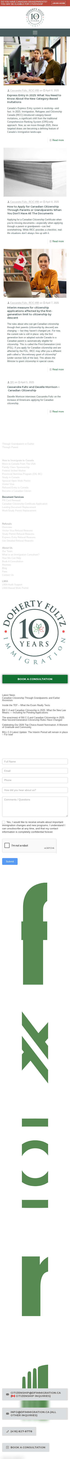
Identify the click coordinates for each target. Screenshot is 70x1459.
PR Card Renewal (11, 500)
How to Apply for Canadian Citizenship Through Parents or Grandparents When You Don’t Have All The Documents (34, 210)
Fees (4, 571)
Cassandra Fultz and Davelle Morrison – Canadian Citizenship (33, 388)
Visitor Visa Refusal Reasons (17, 530)
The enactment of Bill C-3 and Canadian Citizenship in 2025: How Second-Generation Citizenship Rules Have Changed (33, 718)
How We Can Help (11, 558)
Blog (4, 568)
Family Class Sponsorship (15, 467)
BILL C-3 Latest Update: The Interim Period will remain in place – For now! (35, 733)
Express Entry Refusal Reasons (19, 537)
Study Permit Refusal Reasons (18, 534)
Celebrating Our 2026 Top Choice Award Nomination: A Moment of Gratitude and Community (35, 726)
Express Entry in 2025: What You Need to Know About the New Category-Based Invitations (34, 99)
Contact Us (8, 575)
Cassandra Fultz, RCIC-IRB (24, 90)
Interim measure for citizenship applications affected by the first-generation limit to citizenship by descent (29, 312)
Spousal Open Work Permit (16, 480)
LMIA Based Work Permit (15, 588)
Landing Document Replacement (19, 507)
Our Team (7, 551)
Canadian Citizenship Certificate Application (24, 503)
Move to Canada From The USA (19, 463)
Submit (10, 861)
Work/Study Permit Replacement (19, 510)
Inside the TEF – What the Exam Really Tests (26, 705)
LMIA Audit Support (12, 584)
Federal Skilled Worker (14, 470)
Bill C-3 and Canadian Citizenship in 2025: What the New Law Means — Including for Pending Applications (34, 711)
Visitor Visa (8, 484)
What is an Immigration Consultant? (20, 554)
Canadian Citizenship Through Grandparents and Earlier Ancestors (31, 699)
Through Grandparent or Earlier (18, 443)
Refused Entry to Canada (15, 487)
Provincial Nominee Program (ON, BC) (22, 474)
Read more (58, 140)
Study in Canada (10, 477)
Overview (7, 527)
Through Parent (10, 447)
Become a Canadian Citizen (16, 491)
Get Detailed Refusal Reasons (18, 540)
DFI (12, 382)
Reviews (6, 564)
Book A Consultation (12, 561)
